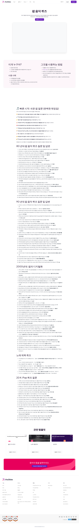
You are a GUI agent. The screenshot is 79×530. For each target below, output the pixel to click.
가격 (30, 1)
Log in (67, 1)
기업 (34, 1)
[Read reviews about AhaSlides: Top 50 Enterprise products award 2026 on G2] (4, 518)
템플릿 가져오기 (39, 19)
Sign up (73, 1)
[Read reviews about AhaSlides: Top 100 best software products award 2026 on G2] (10, 518)
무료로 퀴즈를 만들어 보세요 (39, 466)
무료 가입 (45, 69)
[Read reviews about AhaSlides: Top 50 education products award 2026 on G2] (15, 518)
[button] (14, 1)
